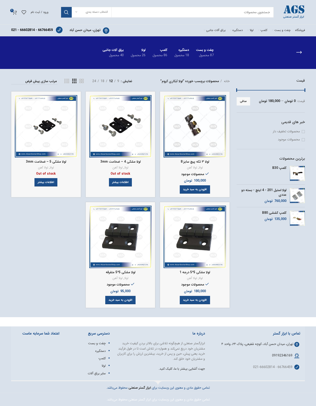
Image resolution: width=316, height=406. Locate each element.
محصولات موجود (289, 139)
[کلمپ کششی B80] (297, 218)
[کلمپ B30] (297, 173)
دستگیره (100, 350)
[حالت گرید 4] (66, 81)
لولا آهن (192, 168)
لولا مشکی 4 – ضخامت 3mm (120, 161)
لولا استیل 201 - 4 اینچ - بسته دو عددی (263, 192)
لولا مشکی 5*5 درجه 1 (195, 272)
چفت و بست (97, 343)
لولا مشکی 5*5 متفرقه (120, 272)
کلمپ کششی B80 (274, 213)
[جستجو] (66, 12)
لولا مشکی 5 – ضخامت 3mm (46, 161)
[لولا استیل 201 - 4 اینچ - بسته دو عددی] (297, 196)
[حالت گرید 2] (81, 81)
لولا (201, 168)
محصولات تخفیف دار (286, 131)
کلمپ (102, 358)
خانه (226, 81)
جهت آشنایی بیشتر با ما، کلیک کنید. (181, 368)
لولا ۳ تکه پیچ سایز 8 (195, 161)
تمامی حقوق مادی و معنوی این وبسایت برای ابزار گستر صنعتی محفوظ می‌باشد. (158, 399)
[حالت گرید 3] (74, 81)
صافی (243, 101)
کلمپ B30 (279, 168)
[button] (195, 189)
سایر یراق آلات (97, 373)
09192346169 (282, 355)
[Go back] (299, 52)
